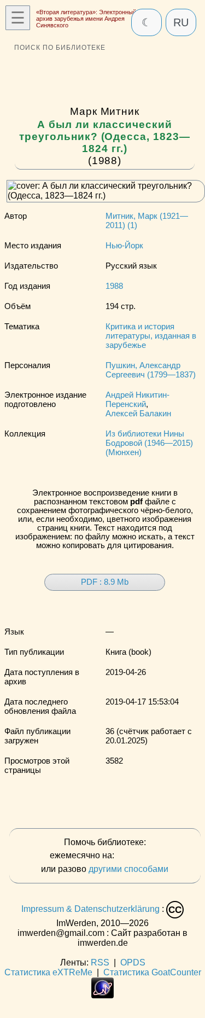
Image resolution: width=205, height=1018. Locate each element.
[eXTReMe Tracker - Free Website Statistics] (102, 995)
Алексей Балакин (138, 413)
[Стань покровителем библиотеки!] (138, 855)
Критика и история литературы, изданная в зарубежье (151, 336)
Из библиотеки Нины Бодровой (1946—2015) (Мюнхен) (149, 443)
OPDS (132, 962)
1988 (114, 285)
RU (181, 22)
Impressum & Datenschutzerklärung (90, 909)
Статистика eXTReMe (48, 972)
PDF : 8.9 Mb (104, 582)
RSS (100, 962)
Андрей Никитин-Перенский (137, 399)
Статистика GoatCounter (152, 972)
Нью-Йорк (124, 245)
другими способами (128, 869)
